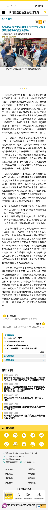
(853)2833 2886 (12, 462)
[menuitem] (24, 335)
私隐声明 (31, 478)
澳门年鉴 (9, 478)
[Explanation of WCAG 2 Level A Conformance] (41, 506)
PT (44, 22)
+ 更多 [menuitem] (42, 352)
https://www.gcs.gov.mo (15, 456)
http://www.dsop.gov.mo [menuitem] (17, 345)
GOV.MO (9, 469)
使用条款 (31, 483)
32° (40, 6)
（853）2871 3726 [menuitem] (14, 338)
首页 (3, 19)
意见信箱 (31, 469)
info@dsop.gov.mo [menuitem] (15, 341)
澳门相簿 (9, 483)
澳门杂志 (9, 474)
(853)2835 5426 (29, 462)
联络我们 (31, 474)
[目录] (3, 12)
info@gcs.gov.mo (13, 459)
